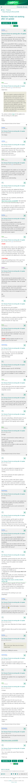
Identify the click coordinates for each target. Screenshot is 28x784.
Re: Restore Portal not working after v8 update (13, 86)
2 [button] (15, 26)
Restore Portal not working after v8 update (12, 17)
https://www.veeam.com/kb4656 (10, 201)
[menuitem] (25, 7)
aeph (2, 182)
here (13, 114)
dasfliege (3, 127)
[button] (17, 26)
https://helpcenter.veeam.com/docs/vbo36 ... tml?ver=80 (13, 580)
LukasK (3, 267)
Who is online (5, 769)
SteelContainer (4, 344)
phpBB (10, 780)
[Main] (14, 2)
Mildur (3, 82)
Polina (3, 159)
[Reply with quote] (24, 31)
